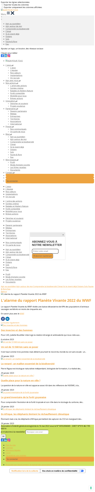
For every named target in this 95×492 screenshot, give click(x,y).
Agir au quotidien (13, 23)
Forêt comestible (17, 93)
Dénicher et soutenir (19, 103)
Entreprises (15, 116)
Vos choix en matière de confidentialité (59, 471)
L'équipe (14, 70)
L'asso (13, 67)
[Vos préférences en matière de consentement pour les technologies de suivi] (91, 488)
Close (63, 235)
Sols (7, 39)
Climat (8, 31)
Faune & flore (11, 41)
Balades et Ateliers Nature (21, 90)
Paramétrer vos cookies (16, 455)
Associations (15, 121)
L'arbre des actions (18, 85)
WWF (22, 313)
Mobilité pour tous (18, 96)
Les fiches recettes (18, 167)
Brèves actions (16, 98)
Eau (7, 44)
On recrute (15, 78)
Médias (13, 113)
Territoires (15, 119)
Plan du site (11, 445)
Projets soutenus (17, 106)
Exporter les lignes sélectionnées (15, 2)
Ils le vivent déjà (12, 34)
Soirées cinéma (16, 88)
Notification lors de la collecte (24, 471)
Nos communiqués (18, 129)
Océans (9, 36)
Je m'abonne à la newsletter (13, 432)
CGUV (8, 453)
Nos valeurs (15, 73)
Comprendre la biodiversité (17, 29)
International (16, 124)
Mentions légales (13, 450)
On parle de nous (17, 131)
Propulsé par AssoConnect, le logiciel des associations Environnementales (38, 464)
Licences (9, 447)
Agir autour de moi (14, 26)
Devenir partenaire (18, 111)
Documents (15, 170)
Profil (12, 162)
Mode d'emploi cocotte (20, 165)
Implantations (16, 75)
